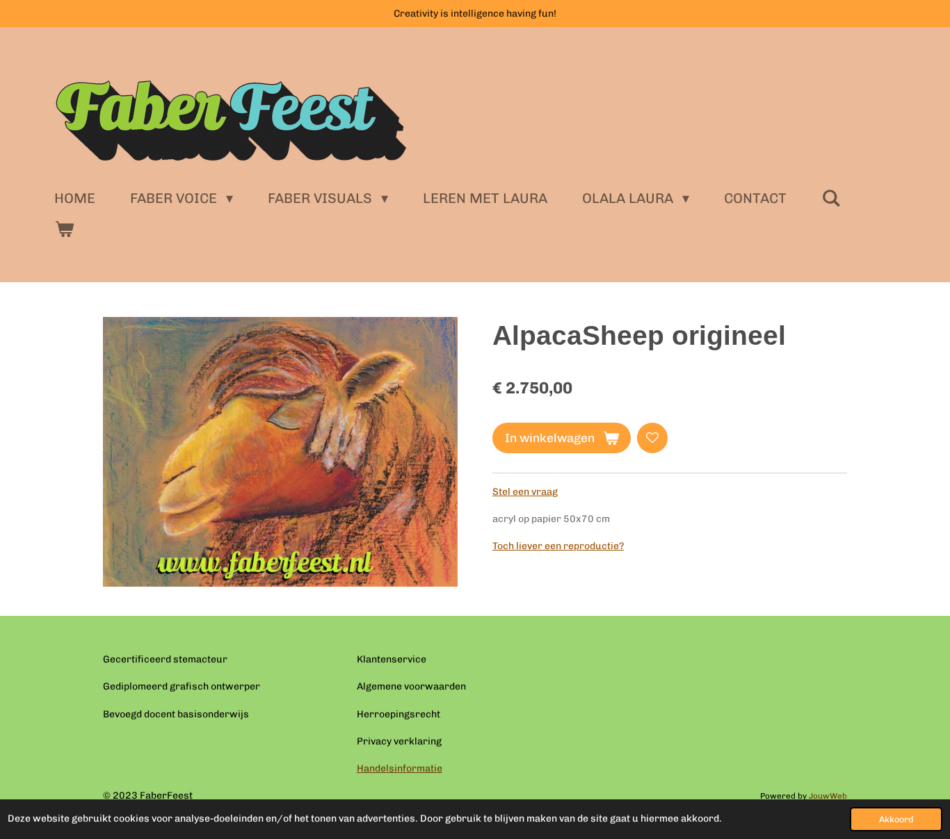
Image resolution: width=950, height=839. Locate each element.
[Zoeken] (831, 198)
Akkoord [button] (896, 819)
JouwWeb (828, 796)
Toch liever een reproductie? (558, 546)
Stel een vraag (525, 492)
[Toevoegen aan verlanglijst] (652, 438)
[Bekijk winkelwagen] (64, 228)
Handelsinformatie (399, 768)
